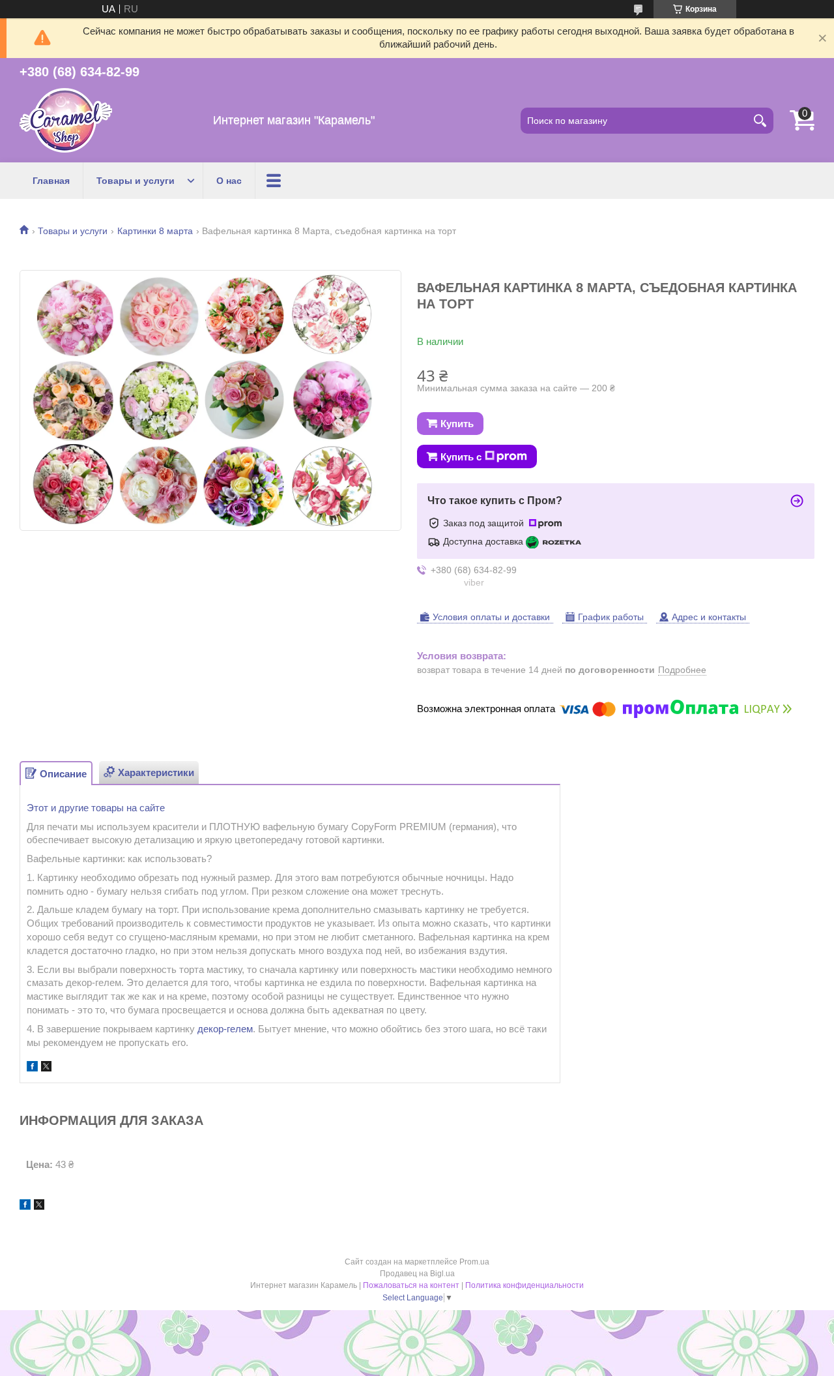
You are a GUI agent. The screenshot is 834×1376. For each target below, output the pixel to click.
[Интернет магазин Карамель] (66, 120)
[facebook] (32, 1067)
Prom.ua (474, 1261)
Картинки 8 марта (155, 231)
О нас (229, 180)
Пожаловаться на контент (411, 1285)
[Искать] (760, 121)
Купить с (461, 456)
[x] (46, 1067)
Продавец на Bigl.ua (417, 1273)
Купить (457, 423)
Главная (51, 180)
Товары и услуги (135, 180)
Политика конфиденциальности (524, 1285)
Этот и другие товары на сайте (96, 807)
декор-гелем (225, 1028)
